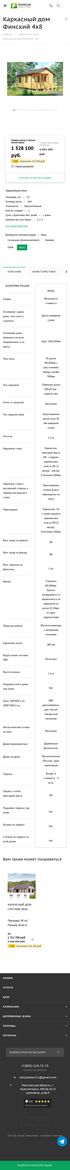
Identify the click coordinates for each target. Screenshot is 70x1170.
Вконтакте (25, 1121)
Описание (14, 271)
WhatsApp (45, 1121)
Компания (11, 1006)
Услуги (8, 987)
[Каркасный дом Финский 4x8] (35, 79)
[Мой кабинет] (65, 6)
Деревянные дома (17, 1016)
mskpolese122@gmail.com (37, 1077)
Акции (8, 978)
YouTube (35, 1121)
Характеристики (43, 271)
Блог (6, 997)
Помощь (9, 1025)
